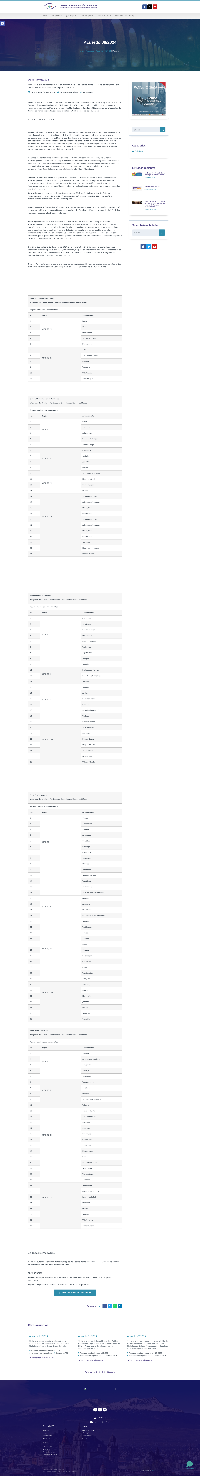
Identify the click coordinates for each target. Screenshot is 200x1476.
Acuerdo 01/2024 (87, 1336)
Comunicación (88, 16)
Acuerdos (90, 51)
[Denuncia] (189, 1464)
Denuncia (190, 1468)
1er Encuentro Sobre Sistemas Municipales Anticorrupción (155, 174)
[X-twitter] (149, 6)
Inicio (45, 16)
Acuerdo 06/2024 (103, 51)
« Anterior (88, 1372)
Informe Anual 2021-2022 (153, 186)
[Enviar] (162, 232)
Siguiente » (111, 1372)
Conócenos (57, 16)
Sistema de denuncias (124, 16)
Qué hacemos (71, 16)
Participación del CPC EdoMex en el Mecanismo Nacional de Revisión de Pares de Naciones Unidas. (155, 204)
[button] (2, 23)
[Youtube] (155, 6)
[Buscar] (162, 129)
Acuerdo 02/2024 (38, 1336)
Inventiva (154, 1470)
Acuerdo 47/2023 (136, 1336)
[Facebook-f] (144, 6)
